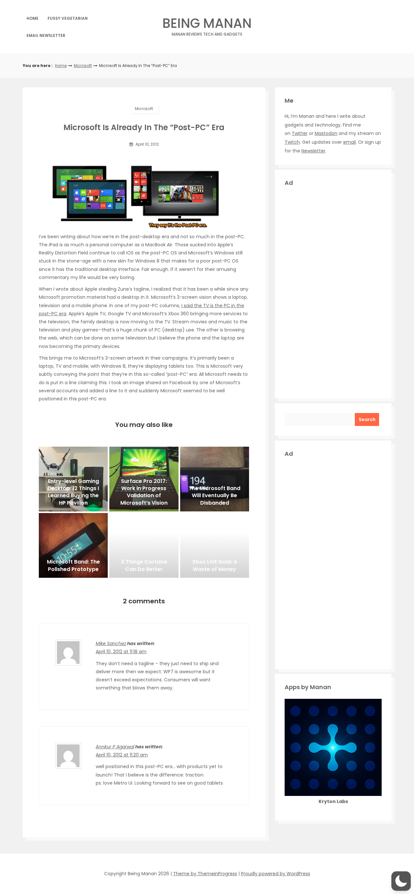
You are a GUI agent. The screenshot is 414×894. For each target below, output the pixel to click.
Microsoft (83, 65)
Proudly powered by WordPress (275, 873)
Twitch (292, 142)
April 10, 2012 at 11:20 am (122, 755)
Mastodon (326, 133)
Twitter (300, 133)
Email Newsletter (46, 35)
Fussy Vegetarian (68, 18)
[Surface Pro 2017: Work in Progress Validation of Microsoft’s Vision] (143, 479)
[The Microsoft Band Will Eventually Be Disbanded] (214, 479)
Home (32, 18)
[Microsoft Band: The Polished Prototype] (73, 545)
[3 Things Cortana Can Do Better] (143, 545)
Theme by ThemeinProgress (205, 873)
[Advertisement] (333, 292)
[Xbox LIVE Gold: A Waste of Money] (214, 545)
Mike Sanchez (111, 643)
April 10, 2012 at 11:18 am (121, 651)
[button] (401, 881)
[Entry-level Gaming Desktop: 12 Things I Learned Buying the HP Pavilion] (73, 479)
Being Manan (207, 25)
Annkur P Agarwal (115, 746)
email (349, 142)
